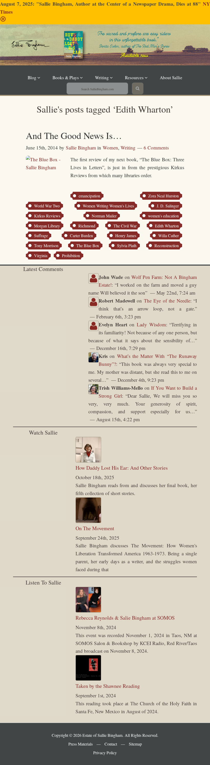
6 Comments (156, 147)
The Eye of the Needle (167, 300)
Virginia (40, 255)
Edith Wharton (167, 225)
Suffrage (41, 235)
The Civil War (124, 225)
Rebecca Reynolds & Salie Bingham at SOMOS (125, 617)
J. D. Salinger (168, 205)
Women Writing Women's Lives (108, 205)
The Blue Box (87, 245)
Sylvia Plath (126, 245)
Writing (128, 147)
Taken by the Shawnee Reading (108, 685)
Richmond (86, 225)
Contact (110, 744)
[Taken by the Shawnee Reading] (88, 679)
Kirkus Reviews (47, 215)
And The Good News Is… (74, 135)
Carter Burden (81, 235)
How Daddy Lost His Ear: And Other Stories (122, 467)
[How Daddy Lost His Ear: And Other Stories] (88, 460)
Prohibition (71, 255)
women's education (163, 215)
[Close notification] (3, 20)
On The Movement (95, 528)
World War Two (47, 205)
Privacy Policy (105, 752)
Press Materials (80, 744)
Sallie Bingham (46, 55)
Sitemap (135, 744)
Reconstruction (166, 245)
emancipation (89, 195)
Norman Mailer (104, 215)
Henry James (125, 235)
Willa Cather (168, 235)
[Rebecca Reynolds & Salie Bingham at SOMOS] (88, 610)
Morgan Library (47, 225)
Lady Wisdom (151, 324)
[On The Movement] (88, 521)
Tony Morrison (46, 245)
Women (110, 147)
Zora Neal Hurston (163, 195)
